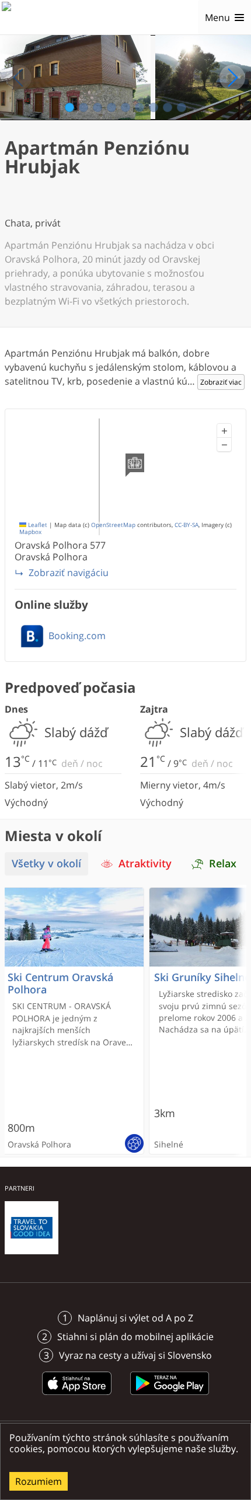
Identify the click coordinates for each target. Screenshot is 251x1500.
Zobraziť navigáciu (69, 572)
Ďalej (232, 77)
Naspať (19, 77)
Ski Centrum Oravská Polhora (60, 983)
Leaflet (36, 525)
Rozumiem (38, 1481)
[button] (224, 431)
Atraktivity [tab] (145, 863)
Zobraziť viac (221, 382)
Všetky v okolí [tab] (46, 863)
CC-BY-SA (186, 525)
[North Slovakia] (21, 17)
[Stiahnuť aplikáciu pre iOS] (77, 1396)
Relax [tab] (222, 863)
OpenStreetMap (113, 525)
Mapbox (30, 532)
